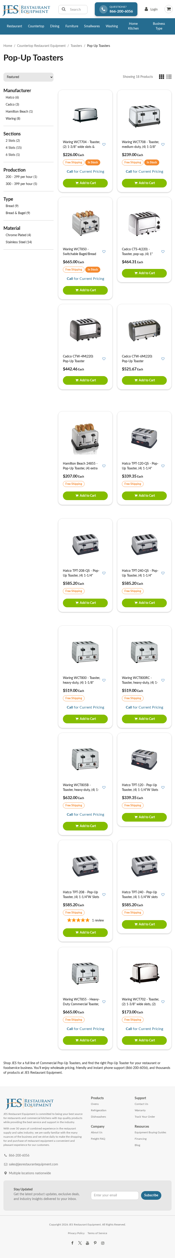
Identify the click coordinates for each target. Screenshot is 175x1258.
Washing (112, 26)
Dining (54, 26)
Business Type (159, 26)
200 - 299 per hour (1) (21, 177)
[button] (162, 76)
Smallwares (92, 26)
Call (70, 171)
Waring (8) (13, 118)
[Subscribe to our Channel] (87, 1243)
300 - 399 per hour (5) (21, 184)
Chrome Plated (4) (18, 235)
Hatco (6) (12, 97)
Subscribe (151, 1195)
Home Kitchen (133, 26)
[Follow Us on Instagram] (102, 1243)
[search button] (64, 9)
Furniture (71, 26)
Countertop (36, 26)
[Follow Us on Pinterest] (95, 1243)
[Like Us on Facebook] (72, 1243)
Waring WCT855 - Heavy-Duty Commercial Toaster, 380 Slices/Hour (81, 1004)
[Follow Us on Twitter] (79, 1243)
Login (150, 10)
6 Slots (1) (13, 155)
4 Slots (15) (14, 147)
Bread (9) (12, 206)
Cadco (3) (12, 104)
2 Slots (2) (13, 140)
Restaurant (14, 26)
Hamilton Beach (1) (19, 111)
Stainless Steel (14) (19, 242)
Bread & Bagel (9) (18, 213)
